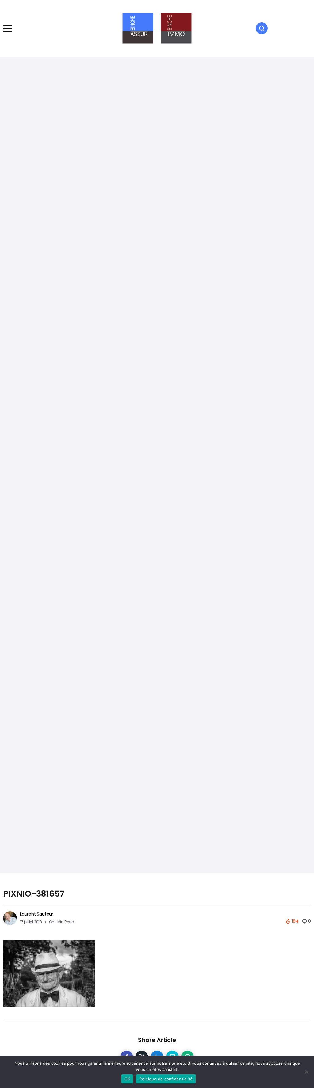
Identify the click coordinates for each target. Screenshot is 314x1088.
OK (127, 1078)
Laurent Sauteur (36, 914)
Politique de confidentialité (166, 1078)
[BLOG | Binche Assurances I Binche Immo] (157, 28)
